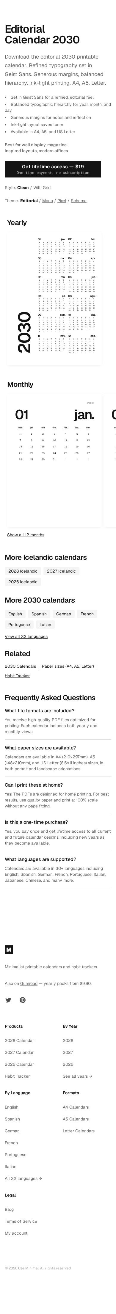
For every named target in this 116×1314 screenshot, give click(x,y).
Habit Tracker (17, 675)
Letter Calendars (79, 1131)
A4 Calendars (76, 1107)
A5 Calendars (76, 1119)
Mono (47, 200)
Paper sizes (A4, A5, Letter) (68, 666)
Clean (23, 187)
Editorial (29, 200)
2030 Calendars (20, 666)
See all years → (77, 1076)
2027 (68, 1052)
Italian (45, 624)
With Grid (42, 187)
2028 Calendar (19, 1040)
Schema (79, 200)
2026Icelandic (22, 581)
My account (16, 1233)
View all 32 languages (26, 636)
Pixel (61, 200)
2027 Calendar (19, 1052)
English (15, 614)
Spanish (39, 614)
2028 (68, 1040)
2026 (68, 1064)
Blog (9, 1209)
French (87, 614)
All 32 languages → (23, 1178)
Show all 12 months (25, 534)
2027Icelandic (61, 571)
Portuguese (19, 624)
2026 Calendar (19, 1064)
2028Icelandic (22, 571)
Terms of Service (21, 1221)
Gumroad (28, 983)
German (63, 614)
